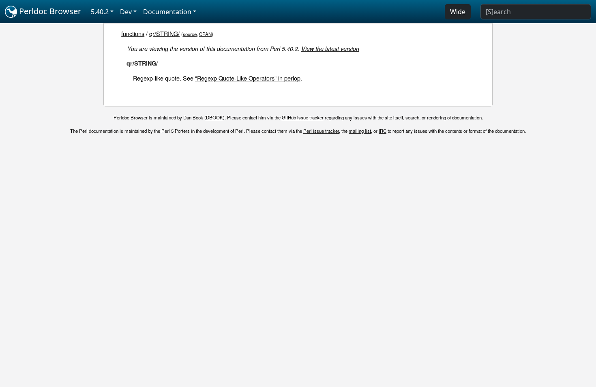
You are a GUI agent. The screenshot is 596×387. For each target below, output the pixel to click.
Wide (457, 11)
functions (132, 33)
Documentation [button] (167, 11)
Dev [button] (126, 11)
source (190, 34)
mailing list (360, 131)
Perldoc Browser (49, 11)
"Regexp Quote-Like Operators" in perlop (247, 78)
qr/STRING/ (164, 33)
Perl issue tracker (321, 131)
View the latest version (330, 49)
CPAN (205, 34)
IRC (382, 131)
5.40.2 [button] (100, 11)
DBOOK (214, 117)
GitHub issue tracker (303, 117)
